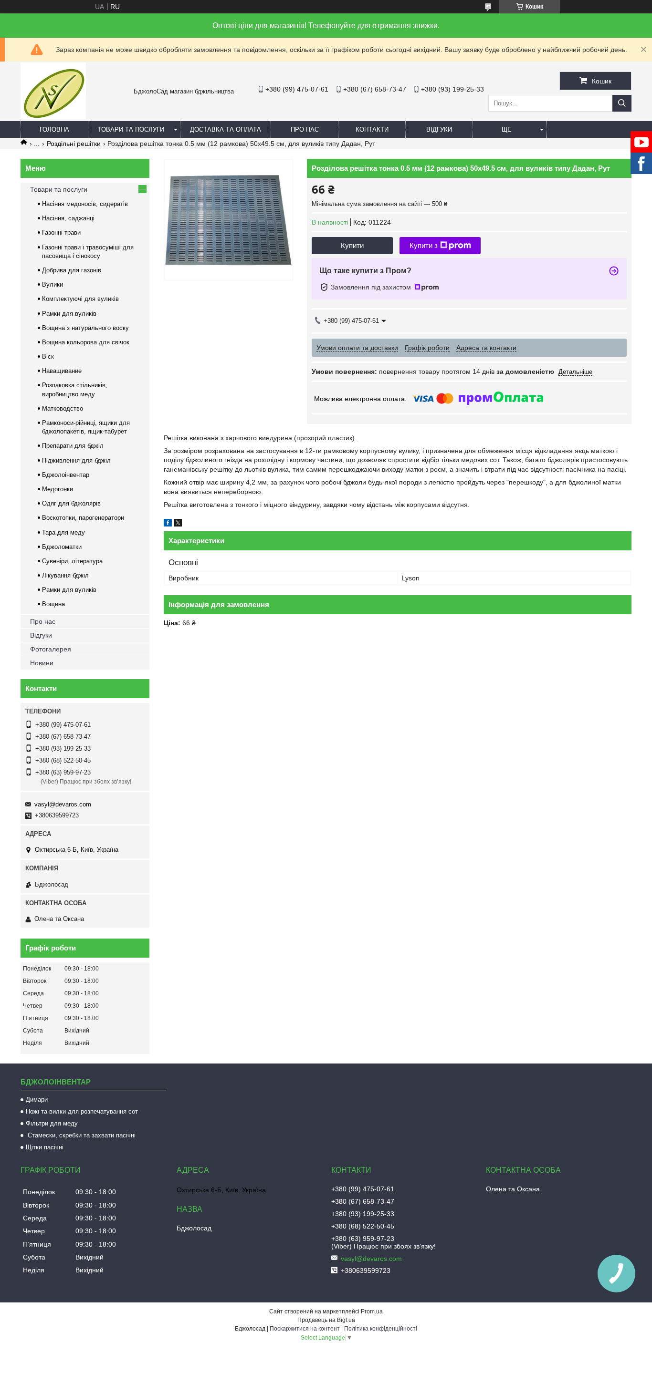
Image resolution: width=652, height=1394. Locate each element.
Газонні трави (61, 232)
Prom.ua (372, 1311)
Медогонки (57, 489)
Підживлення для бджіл (76, 460)
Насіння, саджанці (68, 218)
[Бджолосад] (53, 117)
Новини (41, 663)
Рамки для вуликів (69, 313)
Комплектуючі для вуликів (80, 298)
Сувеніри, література (72, 561)
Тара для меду (63, 532)
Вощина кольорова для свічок (85, 342)
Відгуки (439, 129)
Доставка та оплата (225, 129)
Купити (352, 245)
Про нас (305, 129)
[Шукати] (621, 103)
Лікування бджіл (65, 575)
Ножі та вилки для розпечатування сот (82, 1111)
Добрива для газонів (71, 270)
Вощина (53, 604)
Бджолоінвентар (65, 474)
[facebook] (168, 524)
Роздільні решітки (74, 143)
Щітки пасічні (44, 1147)
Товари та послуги (131, 129)
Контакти (372, 129)
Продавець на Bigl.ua (326, 1320)
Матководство (62, 408)
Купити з (424, 245)
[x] (178, 524)
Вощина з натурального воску (85, 327)
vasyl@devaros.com (62, 804)
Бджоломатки (62, 546)
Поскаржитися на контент (305, 1328)
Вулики (52, 284)
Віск (48, 356)
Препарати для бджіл (73, 445)
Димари (37, 1099)
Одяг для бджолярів (71, 503)
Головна (54, 129)
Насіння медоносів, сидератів (85, 203)
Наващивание (62, 370)
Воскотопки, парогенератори (83, 517)
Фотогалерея (50, 649)
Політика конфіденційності (380, 1328)
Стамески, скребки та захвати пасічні (81, 1135)
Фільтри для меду (52, 1123)
